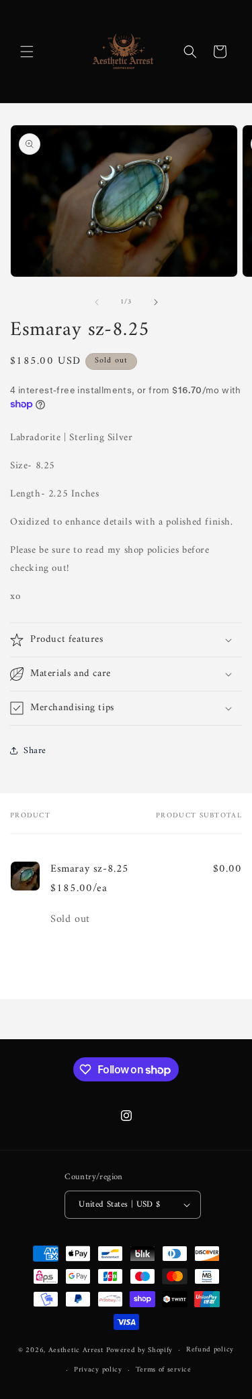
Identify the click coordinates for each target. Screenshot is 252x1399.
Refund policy (210, 1349)
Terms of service (164, 1369)
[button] (27, 51)
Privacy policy (98, 1369)
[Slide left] (97, 302)
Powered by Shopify (139, 1350)
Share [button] (35, 750)
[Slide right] (156, 302)
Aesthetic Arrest (77, 1350)
